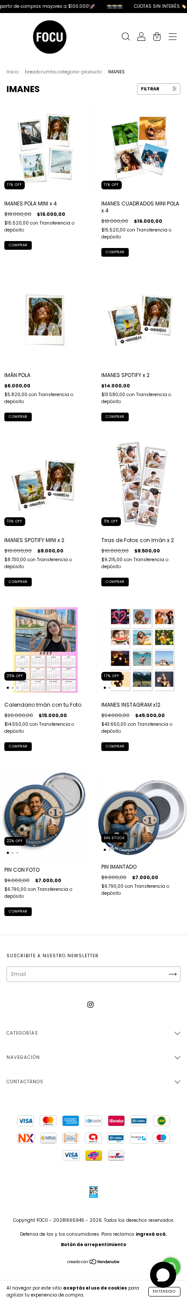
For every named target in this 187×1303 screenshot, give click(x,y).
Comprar (115, 581)
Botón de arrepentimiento (93, 1244)
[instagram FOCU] (90, 1005)
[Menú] (172, 37)
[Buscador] (125, 37)
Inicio (13, 72)
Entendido (164, 1291)
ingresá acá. (151, 1234)
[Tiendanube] (94, 1263)
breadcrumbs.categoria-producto (63, 72)
